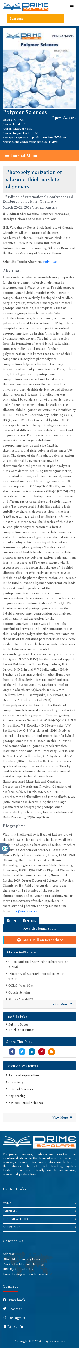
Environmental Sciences (25, 1102)
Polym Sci (50, 261)
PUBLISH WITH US (15, 1219)
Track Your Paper (21, 1029)
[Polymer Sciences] (39, 68)
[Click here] (39, 1141)
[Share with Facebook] (12, 1051)
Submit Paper (18, 1024)
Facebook (16, 1300)
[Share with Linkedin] (32, 1051)
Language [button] (16, 18)
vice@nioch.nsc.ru (24, 911)
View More (60, 1004)
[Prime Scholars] (26, 7)
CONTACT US (11, 1227)
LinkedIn (15, 1327)
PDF (13, 920)
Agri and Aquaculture (24, 1075)
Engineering (16, 1096)
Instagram (16, 1318)
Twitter (15, 1309)
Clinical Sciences (20, 1089)
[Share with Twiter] (22, 1051)
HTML (31, 920)
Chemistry (15, 1082)
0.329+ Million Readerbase (42, 940)
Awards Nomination (39, 928)
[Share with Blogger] (51, 1051)
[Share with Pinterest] (42, 1051)
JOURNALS (10, 1211)
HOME (7, 1203)
